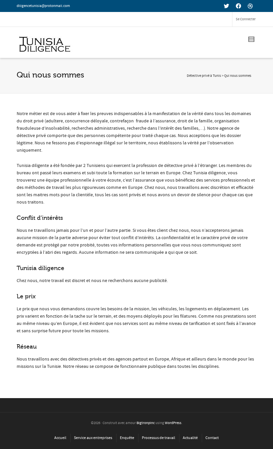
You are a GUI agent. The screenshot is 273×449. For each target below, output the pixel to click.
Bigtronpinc (145, 423)
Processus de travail (158, 437)
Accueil (60, 437)
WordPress (173, 423)
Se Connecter (246, 19)
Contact (212, 437)
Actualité (190, 437)
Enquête (127, 437)
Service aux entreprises (93, 437)
